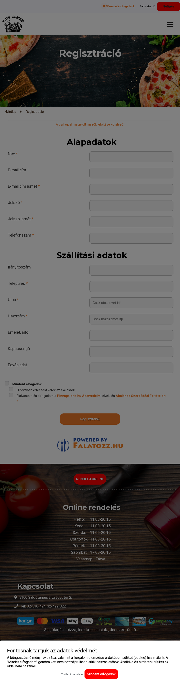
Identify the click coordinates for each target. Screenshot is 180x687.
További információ (72, 674)
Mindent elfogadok (101, 674)
